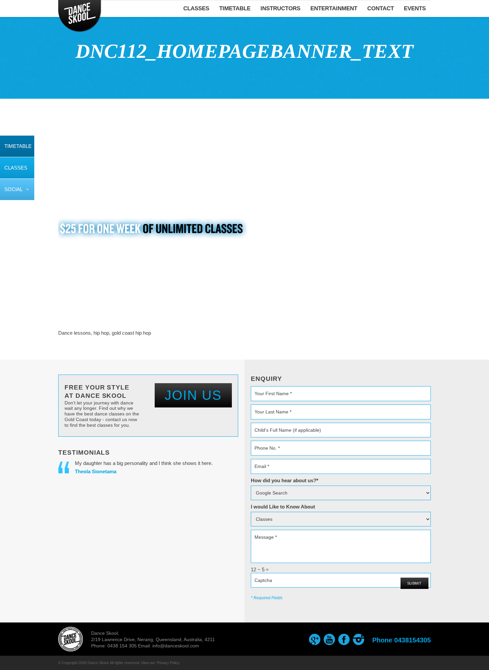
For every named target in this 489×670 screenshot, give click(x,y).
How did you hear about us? (284, 480)
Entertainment (333, 8)
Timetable (18, 146)
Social (13, 189)
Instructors (280, 8)
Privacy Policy (168, 663)
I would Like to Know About (283, 506)
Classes (15, 167)
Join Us (193, 395)
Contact (380, 8)
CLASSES (196, 8)
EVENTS (415, 8)
